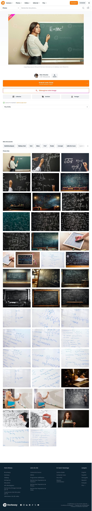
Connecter (81, 3)
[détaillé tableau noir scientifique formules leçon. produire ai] (17, 298)
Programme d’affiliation (37, 477)
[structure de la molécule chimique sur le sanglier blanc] (52, 259)
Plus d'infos (7, 107)
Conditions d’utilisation (66, 505)
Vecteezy (6, 475)
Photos (18, 3)
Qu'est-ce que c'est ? (22, 102)
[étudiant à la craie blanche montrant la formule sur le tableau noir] (46, 162)
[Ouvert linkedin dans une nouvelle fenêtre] (26, 505)
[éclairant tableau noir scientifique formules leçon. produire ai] (75, 298)
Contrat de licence (35, 472)
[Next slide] (85, 146)
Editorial (35, 3)
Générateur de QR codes (11, 496)
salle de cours (71, 146)
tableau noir (22, 146)
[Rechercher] (82, 8)
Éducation (7, 483)
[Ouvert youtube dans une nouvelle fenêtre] (38, 505)
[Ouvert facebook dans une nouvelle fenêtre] (21, 505)
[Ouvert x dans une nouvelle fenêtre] (35, 505)
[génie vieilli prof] (77, 399)
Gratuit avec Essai (45, 83)
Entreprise (7, 480)
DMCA (31, 475)
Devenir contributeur (59, 481)
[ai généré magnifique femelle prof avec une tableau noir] (73, 418)
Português (83, 477)
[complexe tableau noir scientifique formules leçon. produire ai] (75, 278)
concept (60, 146)
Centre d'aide (59, 472)
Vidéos (27, 3)
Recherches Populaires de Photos (37, 485)
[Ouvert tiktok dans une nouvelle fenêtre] (32, 505)
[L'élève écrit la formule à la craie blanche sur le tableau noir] (75, 162)
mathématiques (9, 146)
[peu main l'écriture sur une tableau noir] (74, 241)
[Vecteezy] (3, 3)
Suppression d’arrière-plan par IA (12, 493)
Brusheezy (7, 472)
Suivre (54, 76)
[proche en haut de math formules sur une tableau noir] (16, 221)
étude (52, 146)
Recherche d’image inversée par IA (10, 488)
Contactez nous (60, 475)
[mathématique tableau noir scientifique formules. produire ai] (44, 241)
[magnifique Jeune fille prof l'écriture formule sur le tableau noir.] (17, 162)
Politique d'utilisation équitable (78, 506)
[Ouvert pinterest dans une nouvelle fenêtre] (29, 505)
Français (82, 483)
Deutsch (82, 480)
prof (45, 146)
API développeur (9, 485)
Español (82, 475)
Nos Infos (58, 477)
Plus (43, 3)
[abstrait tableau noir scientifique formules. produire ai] (17, 278)
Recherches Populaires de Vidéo (37, 489)
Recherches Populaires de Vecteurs (37, 481)
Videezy (6, 477)
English (82, 472)
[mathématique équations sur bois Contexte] (28, 259)
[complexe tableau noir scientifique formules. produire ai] (46, 278)
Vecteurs (9, 3)
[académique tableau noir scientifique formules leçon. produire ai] (77, 259)
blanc (38, 146)
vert (31, 146)
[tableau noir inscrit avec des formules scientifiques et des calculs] (75, 202)
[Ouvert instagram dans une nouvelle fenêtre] (24, 505)
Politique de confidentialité (80, 505)
